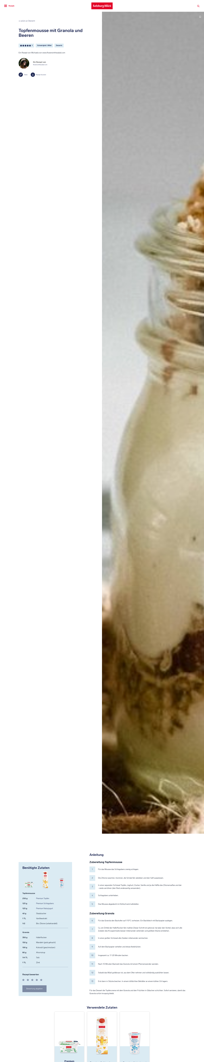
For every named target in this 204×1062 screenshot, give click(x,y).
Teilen (26, 75)
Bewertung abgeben (34, 988)
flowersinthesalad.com (40, 65)
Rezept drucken (41, 75)
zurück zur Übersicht (27, 21)
